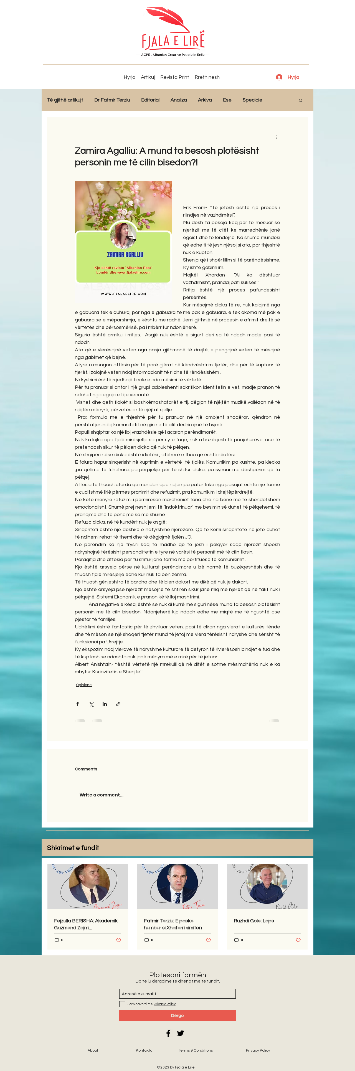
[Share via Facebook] (77, 704)
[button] (300, 100)
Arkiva (205, 100)
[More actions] (276, 136)
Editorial (150, 100)
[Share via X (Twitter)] (91, 704)
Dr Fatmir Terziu (112, 100)
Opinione (84, 685)
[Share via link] (118, 704)
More (279, 100)
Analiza (179, 100)
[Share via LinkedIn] (104, 704)
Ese (227, 100)
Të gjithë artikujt (65, 100)
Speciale (252, 100)
